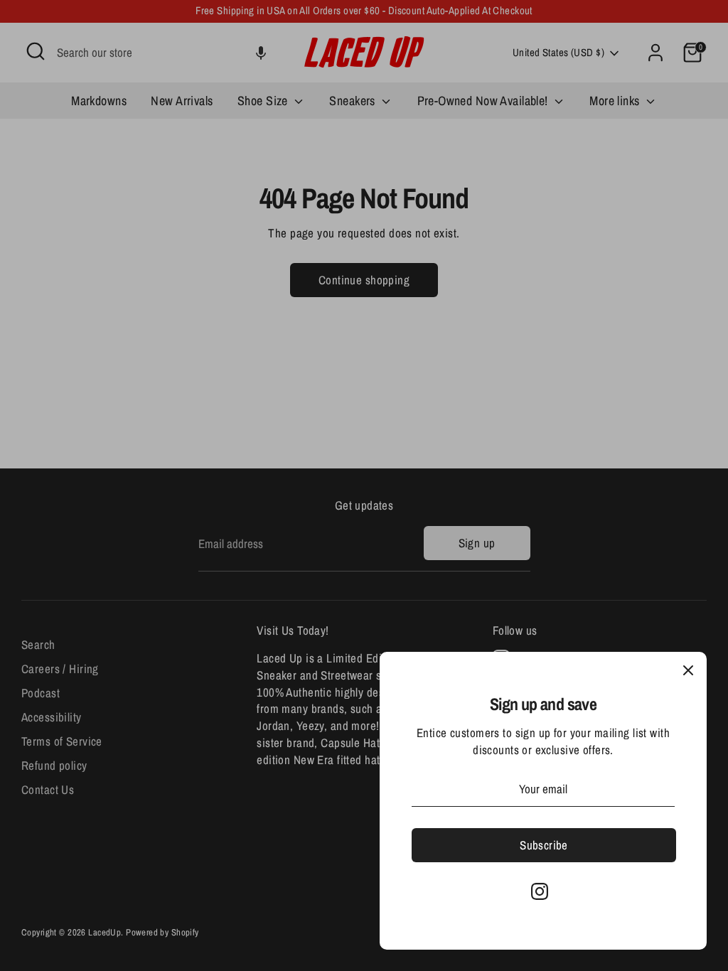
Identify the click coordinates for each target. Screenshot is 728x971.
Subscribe (544, 845)
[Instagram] (539, 891)
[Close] (688, 670)
